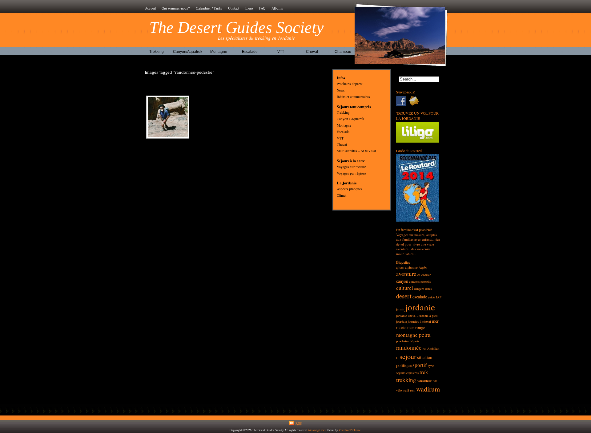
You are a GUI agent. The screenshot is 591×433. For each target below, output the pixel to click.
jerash (400, 309)
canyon (402, 281)
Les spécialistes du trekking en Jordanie (256, 38)
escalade (419, 297)
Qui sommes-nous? (176, 8)
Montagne (218, 51)
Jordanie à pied (427, 315)
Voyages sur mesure (351, 166)
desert (404, 296)
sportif (419, 364)
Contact (233, 8)
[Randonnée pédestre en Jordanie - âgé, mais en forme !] (168, 117)
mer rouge (416, 327)
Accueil (150, 8)
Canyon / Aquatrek (350, 119)
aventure (406, 274)
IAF (438, 297)
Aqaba (423, 267)
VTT (280, 51)
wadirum (428, 388)
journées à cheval (419, 321)
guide (431, 297)
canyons (414, 281)
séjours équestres (407, 373)
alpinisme (411, 267)
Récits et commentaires (353, 96)
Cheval (312, 51)
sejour (408, 356)
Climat (341, 195)
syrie (431, 366)
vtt (435, 381)
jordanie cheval (406, 315)
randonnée (409, 347)
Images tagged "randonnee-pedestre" (180, 72)
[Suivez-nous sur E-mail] (415, 101)
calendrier (424, 275)
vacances (424, 380)
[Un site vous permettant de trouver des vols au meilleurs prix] (418, 141)
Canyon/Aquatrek (187, 51)
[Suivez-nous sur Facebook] (402, 101)
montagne (407, 334)
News (341, 90)
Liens (249, 8)
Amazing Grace (317, 430)
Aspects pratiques (349, 189)
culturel (404, 287)
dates (428, 288)
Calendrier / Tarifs (209, 8)
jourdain (401, 321)
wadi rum (409, 390)
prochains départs (407, 341)
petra (425, 334)
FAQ (262, 8)
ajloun (400, 267)
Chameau (343, 51)
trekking (406, 380)
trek (424, 372)
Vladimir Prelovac (349, 430)
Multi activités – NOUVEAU (357, 151)
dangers (419, 288)
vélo (399, 390)
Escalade (250, 51)
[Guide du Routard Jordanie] (418, 220)
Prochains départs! (350, 84)
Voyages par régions (351, 173)
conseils (425, 281)
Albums (277, 8)
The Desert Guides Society (236, 27)
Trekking (156, 51)
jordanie (420, 307)
